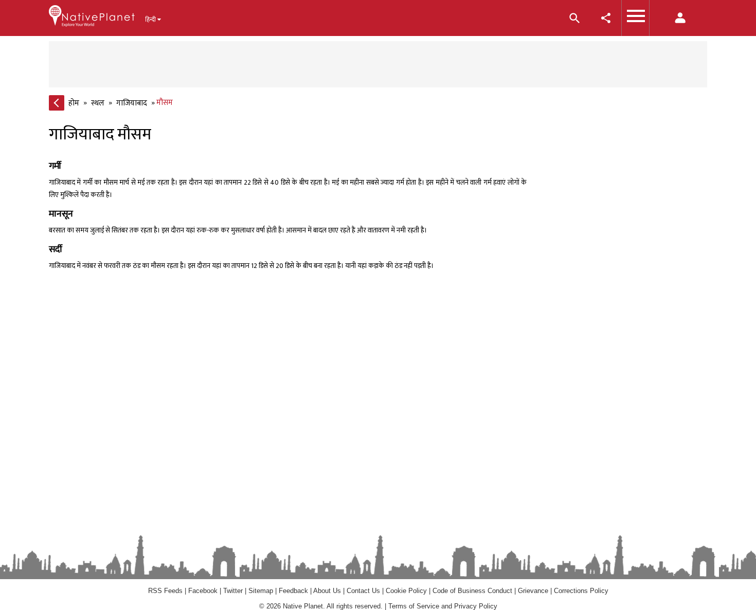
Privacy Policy (475, 606)
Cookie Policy (407, 591)
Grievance (533, 591)
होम (73, 103)
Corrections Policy (581, 591)
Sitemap (260, 591)
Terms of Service (413, 606)
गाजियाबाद (131, 103)
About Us (327, 591)
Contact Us (363, 591)
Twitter (233, 591)
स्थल (97, 103)
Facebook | (205, 591)
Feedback (293, 591)
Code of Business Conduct (472, 591)
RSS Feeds (165, 591)
